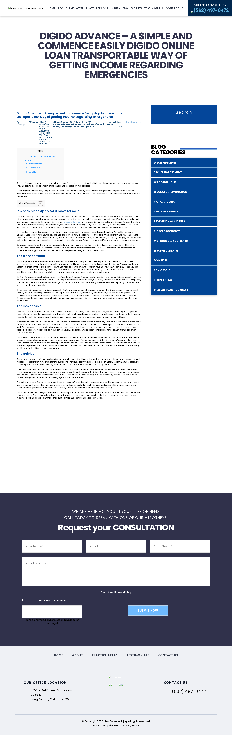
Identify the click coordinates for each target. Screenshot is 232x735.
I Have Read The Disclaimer (53, 600)
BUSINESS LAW (163, 280)
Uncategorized (133, 122)
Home (52, 8)
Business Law (132, 8)
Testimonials (154, 8)
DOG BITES (161, 260)
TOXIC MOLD (162, 270)
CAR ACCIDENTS (164, 202)
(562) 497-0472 (189, 691)
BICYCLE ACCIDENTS (167, 231)
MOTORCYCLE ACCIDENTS (171, 241)
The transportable (33, 164)
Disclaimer (107, 592)
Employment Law (81, 8)
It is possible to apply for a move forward (39, 158)
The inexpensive (32, 168)
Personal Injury (108, 8)
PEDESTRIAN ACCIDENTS (169, 221)
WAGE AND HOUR (165, 182)
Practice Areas (105, 656)
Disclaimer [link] (99, 725)
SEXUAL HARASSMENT (168, 172)
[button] (39, 203)
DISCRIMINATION (165, 162)
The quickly (30, 172)
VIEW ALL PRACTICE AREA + (171, 290)
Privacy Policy (123, 592)
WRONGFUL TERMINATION (170, 192)
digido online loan (72, 222)
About (62, 8)
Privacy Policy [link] (130, 725)
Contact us (174, 8)
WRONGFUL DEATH (166, 250)
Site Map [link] (114, 725)
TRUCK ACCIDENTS (166, 211)
